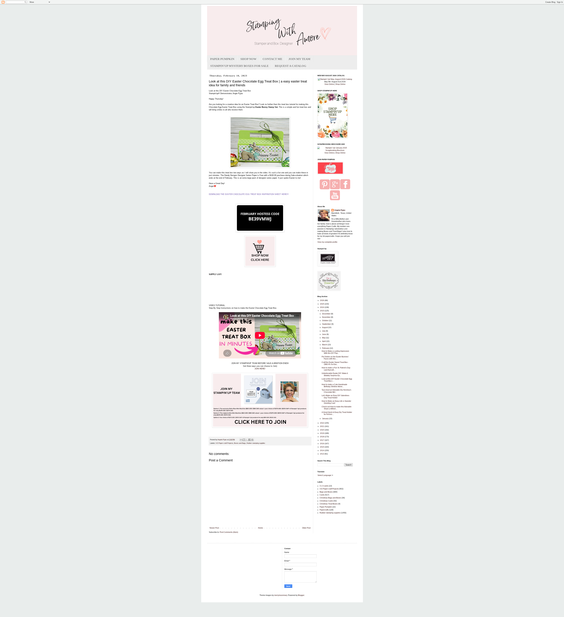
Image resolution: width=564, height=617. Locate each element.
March (325, 345)
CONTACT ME (272, 59)
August (325, 327)
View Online (329, 84)
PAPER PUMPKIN (222, 59)
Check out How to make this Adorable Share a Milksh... (336, 408)
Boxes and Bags (240, 443)
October (325, 321)
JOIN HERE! (260, 369)
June (324, 334)
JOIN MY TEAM (299, 59)
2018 (322, 437)
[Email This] (241, 439)
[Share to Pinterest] (252, 439)
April (324, 341)
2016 (322, 444)
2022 (322, 423)
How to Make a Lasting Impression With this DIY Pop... (335, 352)
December (326, 314)
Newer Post (214, 528)
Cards (322, 495)
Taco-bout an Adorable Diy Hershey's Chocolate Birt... (336, 391)
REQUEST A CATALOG (290, 65)
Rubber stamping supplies (256, 443)
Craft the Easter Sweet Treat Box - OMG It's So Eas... (335, 363)
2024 (322, 307)
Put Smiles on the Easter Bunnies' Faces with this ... (335, 358)
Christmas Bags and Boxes (330, 498)
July (324, 331)
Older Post (306, 528)
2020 (322, 430)
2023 (322, 311)
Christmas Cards (326, 501)
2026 (322, 300)
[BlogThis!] (243, 439)
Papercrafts (324, 510)
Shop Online (340, 84)
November (326, 317)
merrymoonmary (280, 595)
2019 (322, 433)
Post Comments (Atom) (229, 532)
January (325, 419)
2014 (322, 450)
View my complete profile (327, 242)
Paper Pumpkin (326, 507)
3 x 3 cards (324, 486)
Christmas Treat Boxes (329, 504)
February (326, 348)
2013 (322, 454)
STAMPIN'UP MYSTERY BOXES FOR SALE (239, 65)
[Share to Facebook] (249, 439)
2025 (322, 304)
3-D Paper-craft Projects (224, 443)
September (326, 324)
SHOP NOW (248, 59)
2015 (322, 447)
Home (260, 528)
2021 (322, 426)
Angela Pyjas (339, 210)
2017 (322, 440)
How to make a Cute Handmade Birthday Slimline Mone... (334, 385)
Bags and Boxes (326, 492)
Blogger (301, 595)
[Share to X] (246, 439)
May (324, 338)
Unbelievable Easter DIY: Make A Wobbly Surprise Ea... (335, 374)
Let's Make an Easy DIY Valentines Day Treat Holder (335, 396)
